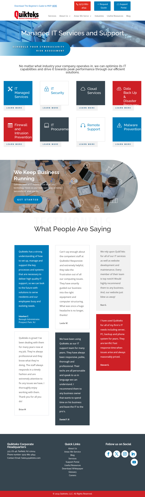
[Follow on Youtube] (134, 462)
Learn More (14, 108)
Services (52, 16)
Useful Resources (115, 16)
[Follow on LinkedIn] (133, 454)
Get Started (28, 199)
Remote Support (93, 127)
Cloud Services (94, 91)
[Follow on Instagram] (124, 454)
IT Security (57, 91)
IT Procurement (61, 127)
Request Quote (104, 6)
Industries (99, 16)
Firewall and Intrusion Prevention (23, 131)
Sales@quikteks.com (30, 458)
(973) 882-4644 (84, 6)
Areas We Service (72, 452)
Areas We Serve (81, 16)
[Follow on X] (116, 454)
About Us (63, 16)
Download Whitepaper (72, 468)
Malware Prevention (132, 127)
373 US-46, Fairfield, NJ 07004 (21, 451)
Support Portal (124, 6)
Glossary (73, 472)
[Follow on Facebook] (108, 454)
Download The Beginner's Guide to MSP (35, 6)
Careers (72, 475)
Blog (128, 16)
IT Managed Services (22, 93)
